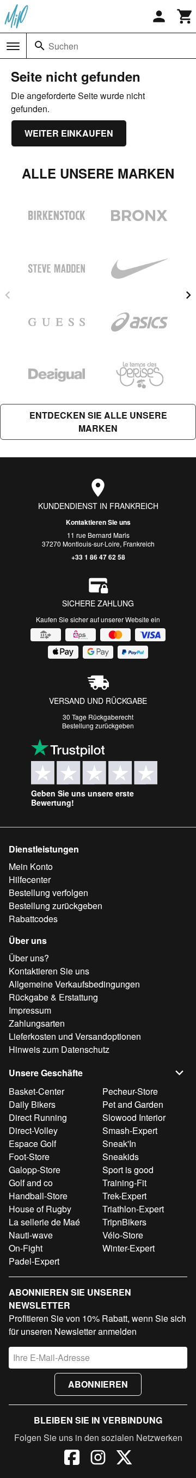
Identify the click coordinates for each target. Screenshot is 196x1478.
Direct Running (38, 1117)
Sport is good (128, 1169)
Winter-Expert (128, 1248)
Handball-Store (38, 1195)
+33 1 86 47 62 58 (98, 557)
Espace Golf (32, 1143)
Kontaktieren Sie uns (98, 522)
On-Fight (25, 1248)
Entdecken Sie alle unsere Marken (98, 421)
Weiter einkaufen (68, 133)
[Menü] (13, 46)
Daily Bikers (32, 1104)
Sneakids (120, 1156)
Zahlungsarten (37, 1023)
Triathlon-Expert (133, 1209)
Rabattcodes (33, 918)
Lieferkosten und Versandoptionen (75, 1036)
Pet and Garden (132, 1104)
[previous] (7, 295)
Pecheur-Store (130, 1091)
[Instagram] (98, 1459)
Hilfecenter (30, 879)
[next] (188, 295)
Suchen (63, 46)
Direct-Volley (33, 1130)
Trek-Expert (124, 1195)
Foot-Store (29, 1156)
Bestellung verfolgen (48, 892)
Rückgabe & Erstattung (53, 997)
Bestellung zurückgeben (98, 725)
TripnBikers (124, 1222)
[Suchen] (39, 45)
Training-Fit (124, 1182)
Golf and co (31, 1182)
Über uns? (29, 958)
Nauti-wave (31, 1235)
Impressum (30, 1010)
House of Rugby (40, 1209)
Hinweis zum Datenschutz (59, 1049)
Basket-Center (36, 1091)
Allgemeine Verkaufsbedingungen (74, 984)
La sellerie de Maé (44, 1222)
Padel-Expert (34, 1261)
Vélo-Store (122, 1235)
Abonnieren (98, 1384)
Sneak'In (119, 1143)
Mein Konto (31, 866)
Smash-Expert (129, 1130)
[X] (124, 1459)
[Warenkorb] (185, 16)
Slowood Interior (134, 1117)
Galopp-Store (34, 1169)
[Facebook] (72, 1459)
